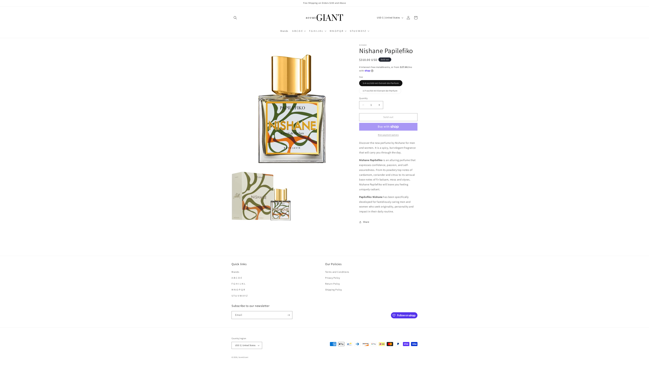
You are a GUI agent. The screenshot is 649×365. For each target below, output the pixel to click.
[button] (235, 17)
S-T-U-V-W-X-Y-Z (240, 295)
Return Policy (332, 283)
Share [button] (366, 221)
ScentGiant (243, 357)
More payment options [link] (388, 134)
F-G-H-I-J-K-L (239, 283)
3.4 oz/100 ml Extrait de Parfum (382, 83)
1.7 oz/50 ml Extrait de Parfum (382, 91)
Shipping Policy (333, 289)
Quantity (363, 98)
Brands (235, 271)
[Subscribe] (288, 315)
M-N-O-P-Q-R (238, 289)
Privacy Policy (332, 277)
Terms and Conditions (337, 271)
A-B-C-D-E (237, 277)
